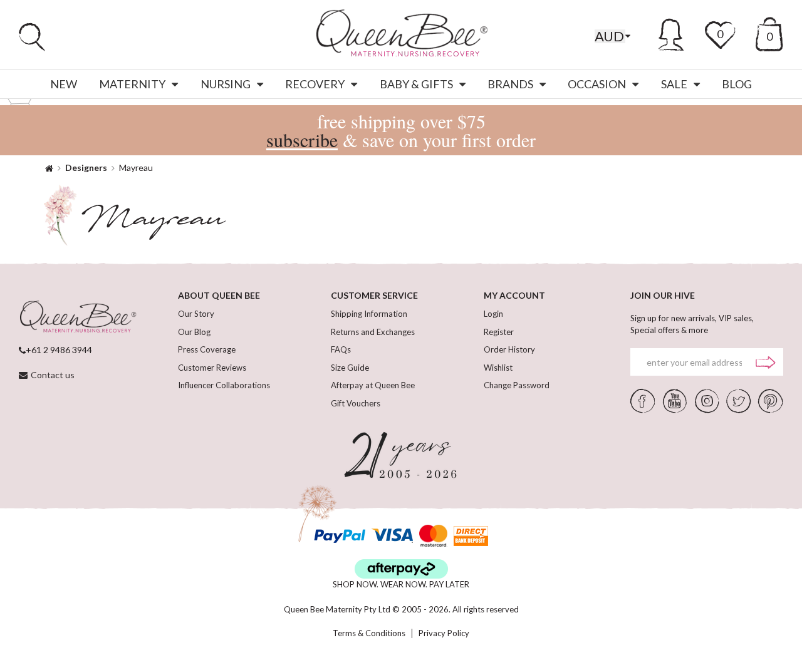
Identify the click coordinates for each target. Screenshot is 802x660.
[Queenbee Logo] (78, 317)
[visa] (392, 536)
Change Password (516, 385)
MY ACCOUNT (514, 295)
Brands (510, 84)
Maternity (132, 84)
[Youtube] (675, 400)
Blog (737, 84)
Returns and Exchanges (373, 332)
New (63, 84)
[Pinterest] (770, 400)
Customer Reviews (212, 368)
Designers (86, 167)
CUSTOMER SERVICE (374, 295)
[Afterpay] (401, 569)
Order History (509, 349)
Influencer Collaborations (224, 385)
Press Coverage (207, 349)
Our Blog (194, 332)
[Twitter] (738, 400)
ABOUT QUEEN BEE (219, 295)
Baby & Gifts (416, 84)
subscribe (302, 139)
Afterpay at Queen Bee (373, 385)
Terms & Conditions (369, 633)
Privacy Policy (444, 633)
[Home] (49, 167)
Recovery (315, 84)
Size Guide (350, 368)
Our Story (196, 314)
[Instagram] (707, 400)
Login (493, 314)
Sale (674, 84)
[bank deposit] (471, 536)
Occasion (597, 84)
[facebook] (642, 400)
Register (499, 332)
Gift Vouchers (355, 403)
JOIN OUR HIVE (662, 295)
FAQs (341, 349)
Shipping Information (369, 314)
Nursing (225, 84)
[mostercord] (433, 536)
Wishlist (498, 368)
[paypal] (339, 536)
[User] (671, 32)
